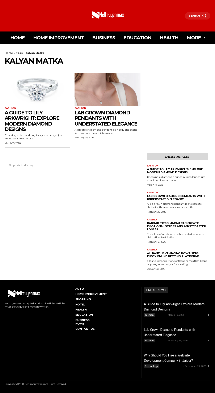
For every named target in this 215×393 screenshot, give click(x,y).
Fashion (10, 108)
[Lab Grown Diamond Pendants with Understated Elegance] (107, 89)
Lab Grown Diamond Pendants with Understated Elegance (106, 118)
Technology (151, 366)
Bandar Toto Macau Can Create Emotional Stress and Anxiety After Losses (176, 226)
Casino (152, 219)
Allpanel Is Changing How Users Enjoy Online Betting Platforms (173, 255)
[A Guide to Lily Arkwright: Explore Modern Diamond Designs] (37, 89)
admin (161, 314)
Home (9, 53)
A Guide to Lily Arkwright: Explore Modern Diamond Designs (32, 121)
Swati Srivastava (171, 366)
